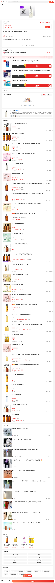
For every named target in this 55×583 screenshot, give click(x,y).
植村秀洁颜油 (40, 560)
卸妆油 (39, 554)
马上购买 (47, 27)
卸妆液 (15, 560)
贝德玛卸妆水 (40, 562)
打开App (52, 1)
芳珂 (15, 557)
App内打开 (28, 575)
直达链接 (33, 581)
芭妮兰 (39, 557)
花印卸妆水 (15, 562)
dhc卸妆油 (15, 554)
